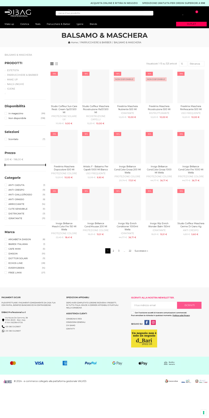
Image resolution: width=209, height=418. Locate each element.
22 (130, 250)
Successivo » (141, 250)
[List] (56, 63)
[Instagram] (153, 322)
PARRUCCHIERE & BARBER (22, 75)
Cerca (148, 13)
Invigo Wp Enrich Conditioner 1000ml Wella (127, 226)
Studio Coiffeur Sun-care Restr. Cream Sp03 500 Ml (64, 109)
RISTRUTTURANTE (159, 113)
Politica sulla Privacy (181, 315)
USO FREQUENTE (191, 113)
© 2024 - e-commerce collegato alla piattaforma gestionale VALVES (50, 381)
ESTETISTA (13, 70)
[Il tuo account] (170, 13)
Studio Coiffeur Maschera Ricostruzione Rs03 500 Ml (95, 109)
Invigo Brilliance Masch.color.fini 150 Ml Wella (64, 226)
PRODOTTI (13, 63)
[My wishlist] (183, 13)
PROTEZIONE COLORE (64, 173)
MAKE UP (12, 79)
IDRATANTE (127, 113)
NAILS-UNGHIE (15, 84)
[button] (191, 24)
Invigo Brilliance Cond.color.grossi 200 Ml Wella (127, 169)
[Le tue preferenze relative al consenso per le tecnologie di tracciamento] (204, 413)
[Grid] (51, 63)
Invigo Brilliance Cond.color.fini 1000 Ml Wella (190, 169)
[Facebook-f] (146, 322)
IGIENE (11, 88)
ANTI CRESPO (191, 230)
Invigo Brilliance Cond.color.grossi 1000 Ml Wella (159, 169)
